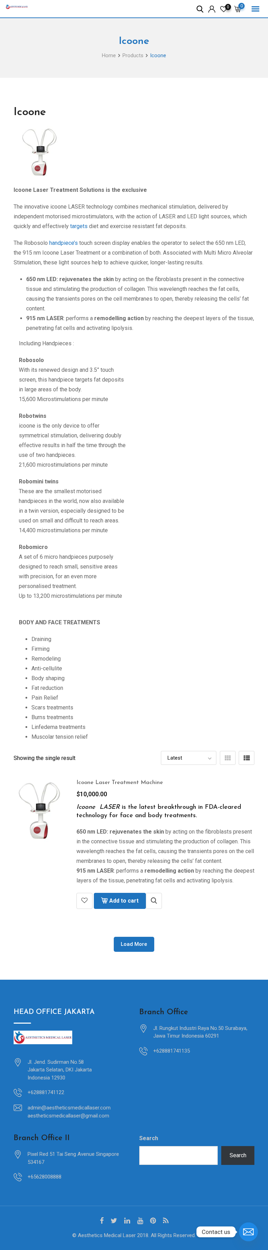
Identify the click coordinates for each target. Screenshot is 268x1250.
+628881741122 (46, 1092)
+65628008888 (44, 1177)
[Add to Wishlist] (84, 901)
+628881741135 (171, 1051)
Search (148, 1138)
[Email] (248, 1231)
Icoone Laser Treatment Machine (119, 782)
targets (79, 226)
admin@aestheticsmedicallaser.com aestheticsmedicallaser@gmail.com (69, 1112)
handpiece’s (63, 243)
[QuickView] (154, 901)
